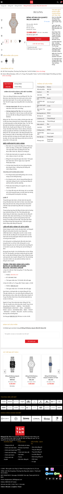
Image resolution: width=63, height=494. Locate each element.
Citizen (3, 486)
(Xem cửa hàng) (40, 71)
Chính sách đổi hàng (10, 452)
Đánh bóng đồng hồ (37, 456)
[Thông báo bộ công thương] (49, 474)
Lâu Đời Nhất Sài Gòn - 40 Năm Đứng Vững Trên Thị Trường (56, 44)
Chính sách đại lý (9, 455)
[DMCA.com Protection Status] (57, 474)
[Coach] (59, 402)
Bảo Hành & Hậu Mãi (8, 85)
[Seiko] (59, 408)
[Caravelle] (28, 408)
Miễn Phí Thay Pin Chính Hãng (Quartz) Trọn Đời (57, 55)
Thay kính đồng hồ (37, 452)
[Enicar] (41, 408)
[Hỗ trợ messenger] (52, 469)
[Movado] (10, 402)
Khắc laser (35, 459)
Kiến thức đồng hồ (23, 459)
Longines (14, 486)
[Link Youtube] (50, 479)
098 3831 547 (14, 274)
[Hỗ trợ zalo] (46, 469)
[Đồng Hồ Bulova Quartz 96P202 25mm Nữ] (12, 372)
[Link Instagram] (53, 479)
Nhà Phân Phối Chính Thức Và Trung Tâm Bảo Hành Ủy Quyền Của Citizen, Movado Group (56, 35)
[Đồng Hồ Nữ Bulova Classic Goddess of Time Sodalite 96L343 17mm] (50, 372)
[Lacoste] (47, 402)
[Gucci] (47, 408)
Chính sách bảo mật (23, 452)
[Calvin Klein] (10, 408)
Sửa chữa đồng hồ (37, 447)
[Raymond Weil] (53, 408)
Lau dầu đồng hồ (36, 454)
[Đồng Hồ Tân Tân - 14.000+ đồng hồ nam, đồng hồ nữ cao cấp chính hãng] (31, 2)
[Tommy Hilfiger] (53, 402)
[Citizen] (4, 402)
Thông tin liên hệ (9, 445)
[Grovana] (22, 408)
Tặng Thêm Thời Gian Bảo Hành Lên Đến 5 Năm (56, 50)
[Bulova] (16, 402)
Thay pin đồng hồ (36, 449)
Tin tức (20, 457)
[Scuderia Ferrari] (41, 402)
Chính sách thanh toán (11, 450)
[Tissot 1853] (28, 402)
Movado (8, 486)
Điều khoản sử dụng (23, 445)
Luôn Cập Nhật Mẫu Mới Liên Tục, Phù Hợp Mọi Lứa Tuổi (57, 28)
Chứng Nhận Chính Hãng (18, 85)
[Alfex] (16, 408)
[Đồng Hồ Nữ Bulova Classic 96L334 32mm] (31, 372)
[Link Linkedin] (60, 479)
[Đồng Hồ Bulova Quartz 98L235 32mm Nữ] (6, 41)
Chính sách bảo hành (10, 447)
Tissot (19, 486)
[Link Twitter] (57, 479)
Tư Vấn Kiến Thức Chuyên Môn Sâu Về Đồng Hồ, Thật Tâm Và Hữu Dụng (57, 61)
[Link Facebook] (46, 479)
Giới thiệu (21, 454)
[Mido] (34, 408)
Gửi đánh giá (31, 341)
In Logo (34, 461)
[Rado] (4, 408)
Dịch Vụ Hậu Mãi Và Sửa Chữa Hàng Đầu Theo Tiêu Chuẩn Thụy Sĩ (56, 20)
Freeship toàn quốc (32, 47)
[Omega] (34, 402)
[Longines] (22, 402)
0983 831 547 (9, 482)
